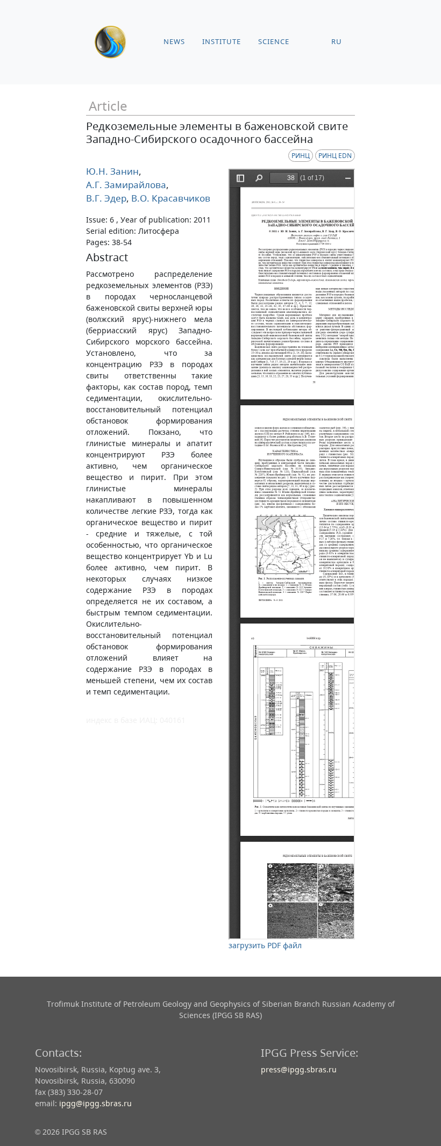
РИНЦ (300, 155)
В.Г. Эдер (106, 198)
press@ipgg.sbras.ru (299, 1069)
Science (273, 41)
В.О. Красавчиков (169, 198)
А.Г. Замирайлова (126, 184)
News (174, 41)
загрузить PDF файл (265, 945)
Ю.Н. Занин (112, 171)
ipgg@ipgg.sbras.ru (95, 1103)
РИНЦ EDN (335, 155)
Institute (221, 41)
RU (336, 41)
